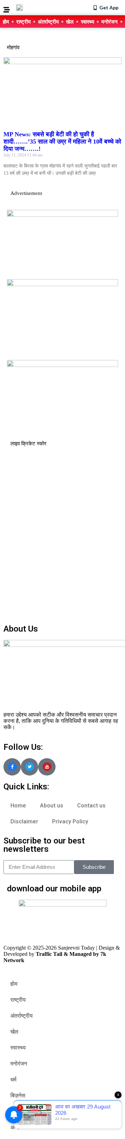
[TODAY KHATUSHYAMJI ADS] (62, 284)
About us (51, 805)
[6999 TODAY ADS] (62, 215)
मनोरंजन (109, 21)
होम (6, 21)
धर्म (13, 1079)
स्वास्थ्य (87, 21)
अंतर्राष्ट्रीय (48, 21)
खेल (70, 21)
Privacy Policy (70, 821)
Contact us (91, 805)
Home (18, 805)
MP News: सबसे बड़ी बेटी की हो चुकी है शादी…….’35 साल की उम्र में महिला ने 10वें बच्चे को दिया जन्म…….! (62, 141)
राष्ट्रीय (23, 21)
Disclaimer (24, 821)
